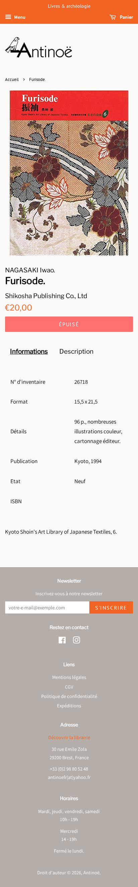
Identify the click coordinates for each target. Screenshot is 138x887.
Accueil (12, 79)
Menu (19, 17)
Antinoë (91, 872)
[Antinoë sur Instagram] (76, 641)
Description (76, 351)
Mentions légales (69, 677)
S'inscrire (111, 607)
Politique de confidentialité (69, 696)
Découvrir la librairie (69, 737)
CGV (69, 687)
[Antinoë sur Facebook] (62, 641)
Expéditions (69, 705)
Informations (29, 351)
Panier (126, 17)
